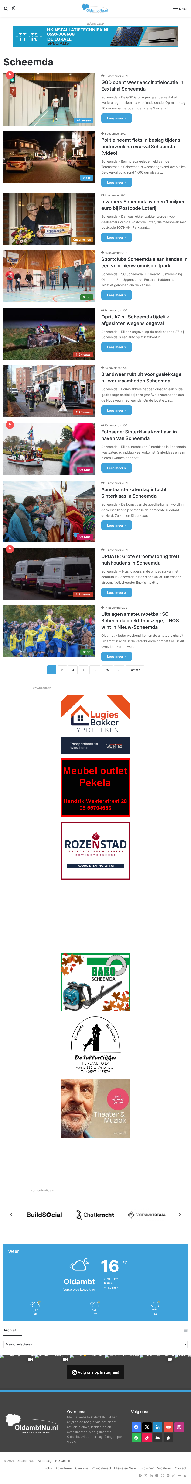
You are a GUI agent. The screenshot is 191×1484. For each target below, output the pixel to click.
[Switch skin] (14, 10)
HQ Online (62, 1461)
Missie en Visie (125, 1468)
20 (107, 670)
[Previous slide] (11, 1215)
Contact (180, 1468)
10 (94, 670)
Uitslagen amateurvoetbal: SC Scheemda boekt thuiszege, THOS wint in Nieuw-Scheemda (140, 620)
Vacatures (164, 1468)
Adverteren (63, 1468)
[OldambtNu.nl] (95, 8)
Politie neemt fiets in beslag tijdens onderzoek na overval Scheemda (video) (140, 146)
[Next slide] (179, 1215)
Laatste (135, 670)
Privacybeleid (101, 1468)
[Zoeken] (5, 10)
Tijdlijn (47, 1468)
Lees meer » (116, 118)
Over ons (82, 1468)
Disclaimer (146, 1468)
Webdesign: (46, 1461)
